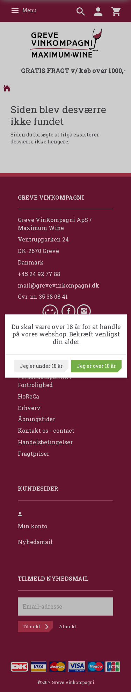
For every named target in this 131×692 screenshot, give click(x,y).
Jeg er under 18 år (41, 366)
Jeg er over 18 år (96, 366)
